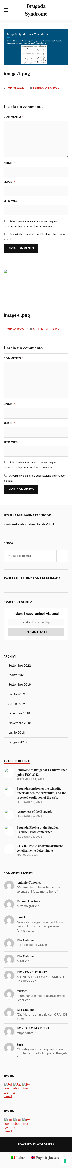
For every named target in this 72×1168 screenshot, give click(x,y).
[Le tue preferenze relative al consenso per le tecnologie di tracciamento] (65, 1161)
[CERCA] (62, 556)
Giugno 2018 (17, 742)
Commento (14, 117)
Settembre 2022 (19, 665)
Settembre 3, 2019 (46, 329)
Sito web (11, 201)
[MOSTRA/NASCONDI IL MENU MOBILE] (6, 10)
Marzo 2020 (16, 675)
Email (9, 182)
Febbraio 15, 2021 (46, 88)
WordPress (45, 1144)
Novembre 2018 (19, 723)
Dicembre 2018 (19, 713)
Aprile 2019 (16, 703)
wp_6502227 (16, 88)
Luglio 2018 (16, 732)
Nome (9, 163)
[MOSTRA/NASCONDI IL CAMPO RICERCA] (66, 10)
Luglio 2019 (16, 694)
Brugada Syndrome (36, 9)
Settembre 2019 (19, 684)
